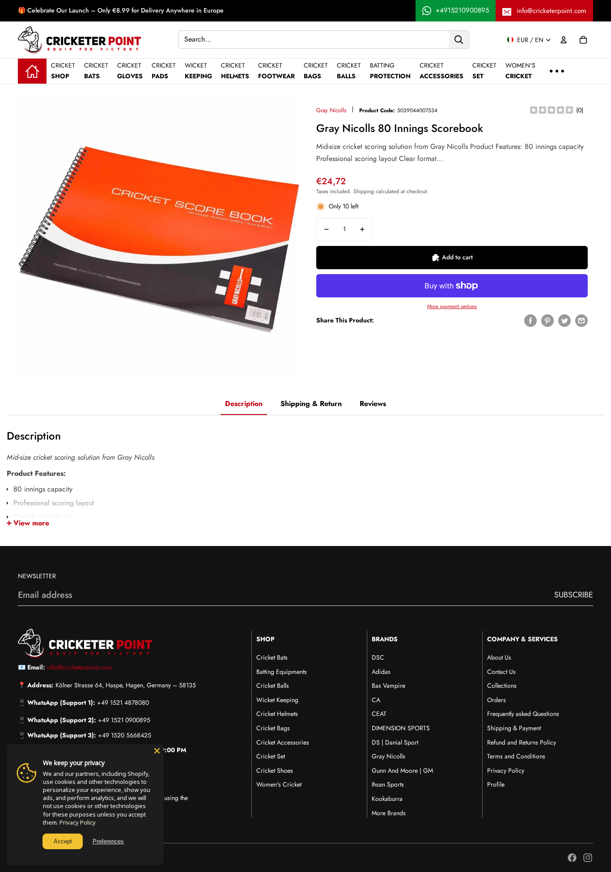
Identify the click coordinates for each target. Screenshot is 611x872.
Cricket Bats (272, 657)
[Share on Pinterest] (547, 320)
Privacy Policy (505, 770)
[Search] (459, 39)
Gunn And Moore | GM (402, 770)
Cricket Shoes (274, 770)
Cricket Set (270, 756)
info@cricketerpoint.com (551, 11)
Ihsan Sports (388, 784)
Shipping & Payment (514, 728)
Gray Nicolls (331, 110)
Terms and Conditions (516, 756)
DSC (378, 657)
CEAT (379, 713)
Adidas (381, 671)
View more (31, 523)
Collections (502, 685)
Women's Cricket (278, 784)
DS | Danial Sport (395, 742)
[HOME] (32, 71)
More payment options (452, 306)
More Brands (389, 813)
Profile (496, 784)
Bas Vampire (388, 685)
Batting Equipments (281, 671)
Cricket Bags (273, 728)
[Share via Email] (581, 320)
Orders (496, 699)
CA (376, 699)
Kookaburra (387, 798)
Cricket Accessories (282, 742)
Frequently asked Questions (523, 713)
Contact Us (501, 671)
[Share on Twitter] (564, 320)
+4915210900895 (462, 10)
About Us (499, 657)
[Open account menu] (563, 40)
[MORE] (557, 71)
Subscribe (573, 595)
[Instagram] (587, 857)
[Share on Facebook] (530, 320)
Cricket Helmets (277, 713)
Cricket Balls (272, 685)
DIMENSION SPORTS (401, 728)
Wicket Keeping (277, 699)
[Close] (157, 750)
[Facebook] (572, 857)
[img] (551, 110)
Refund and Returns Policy (521, 742)
